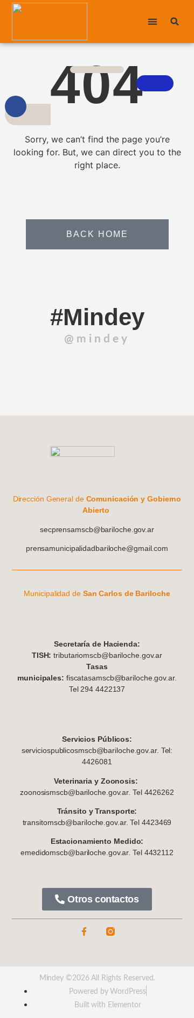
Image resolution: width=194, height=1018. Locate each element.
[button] (152, 22)
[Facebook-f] (84, 931)
